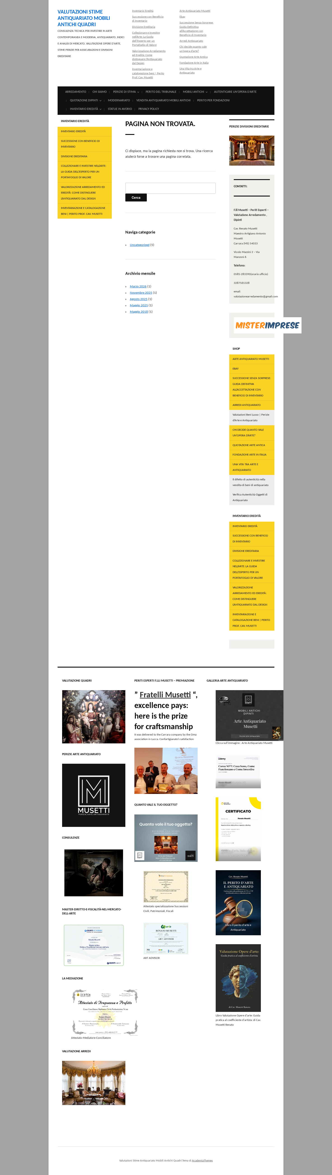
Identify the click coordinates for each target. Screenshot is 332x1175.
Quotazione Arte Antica (194, 57)
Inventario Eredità (142, 10)
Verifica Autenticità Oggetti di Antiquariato (250, 497)
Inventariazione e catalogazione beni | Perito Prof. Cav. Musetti (148, 73)
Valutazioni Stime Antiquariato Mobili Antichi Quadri (84, 18)
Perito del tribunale (161, 92)
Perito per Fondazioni (213, 100)
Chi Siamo (100, 92)
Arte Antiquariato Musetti (195, 10)
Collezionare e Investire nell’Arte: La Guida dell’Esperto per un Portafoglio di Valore (83, 171)
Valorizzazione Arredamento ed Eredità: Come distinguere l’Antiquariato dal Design (83, 193)
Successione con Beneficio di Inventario (80, 144)
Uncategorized (140, 245)
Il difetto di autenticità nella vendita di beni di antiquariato (251, 482)
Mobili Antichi (193, 92)
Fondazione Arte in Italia (194, 62)
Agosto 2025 (138, 299)
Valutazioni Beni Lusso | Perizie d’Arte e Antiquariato (251, 417)
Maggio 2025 (139, 305)
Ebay (182, 16)
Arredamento (75, 92)
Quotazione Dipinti (84, 100)
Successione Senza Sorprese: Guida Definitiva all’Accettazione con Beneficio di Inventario (252, 387)
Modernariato (119, 100)
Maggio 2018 (139, 312)
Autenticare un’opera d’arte (235, 92)
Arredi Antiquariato (191, 40)
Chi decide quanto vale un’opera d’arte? (248, 432)
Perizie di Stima (124, 92)
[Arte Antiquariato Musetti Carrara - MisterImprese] (268, 325)
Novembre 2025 (141, 293)
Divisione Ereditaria (143, 26)
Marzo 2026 (138, 286)
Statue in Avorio (120, 109)
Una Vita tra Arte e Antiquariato (245, 467)
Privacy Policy (148, 109)
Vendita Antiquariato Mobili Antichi (163, 100)
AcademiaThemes (202, 1160)
